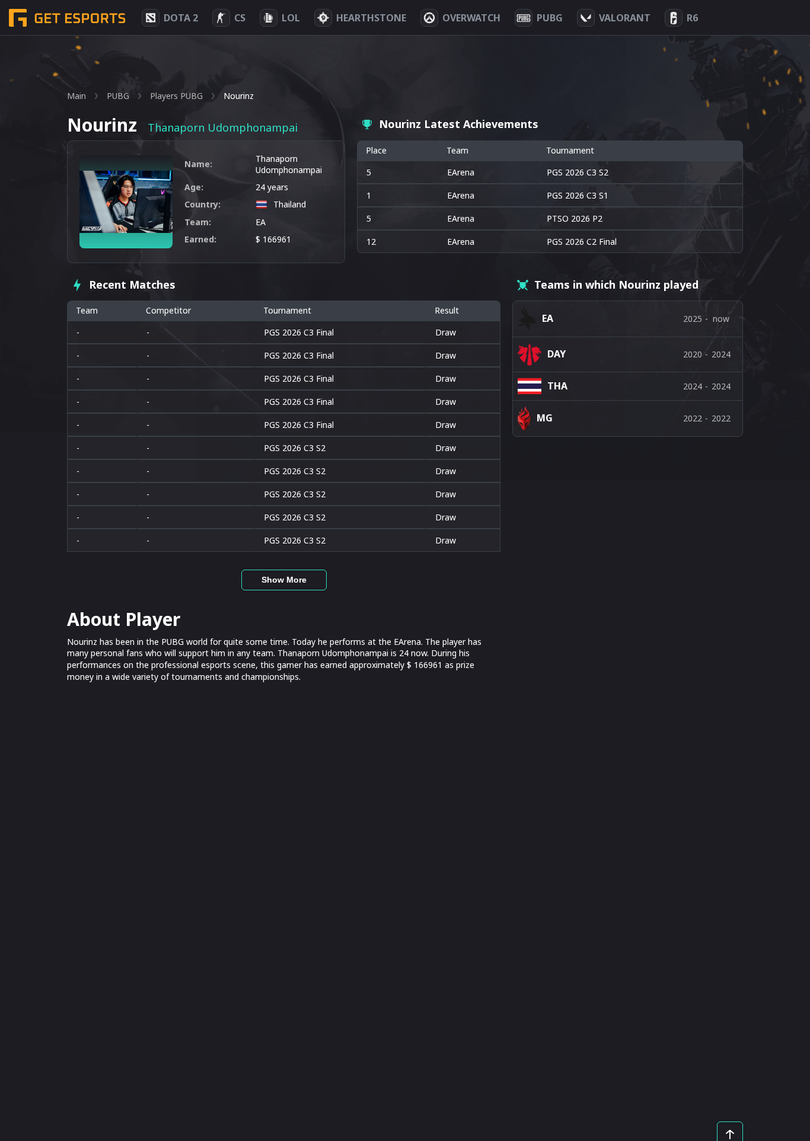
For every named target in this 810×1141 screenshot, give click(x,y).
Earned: (200, 239)
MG (545, 417)
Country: (202, 204)
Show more (284, 579)
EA (261, 222)
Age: (193, 187)
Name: (198, 164)
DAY (556, 353)
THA (557, 385)
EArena (460, 172)
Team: (197, 222)
